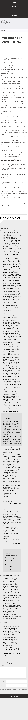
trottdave (5, 443)
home (14, 2)
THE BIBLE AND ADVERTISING (12, 40)
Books (14, 6)
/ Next (14, 218)
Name (2, 681)
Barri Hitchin (6, 543)
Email (2, 685)
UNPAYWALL (14, 15)
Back (4, 218)
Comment (3, 665)
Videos (14, 11)
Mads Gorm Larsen (7, 653)
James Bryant (6, 503)
